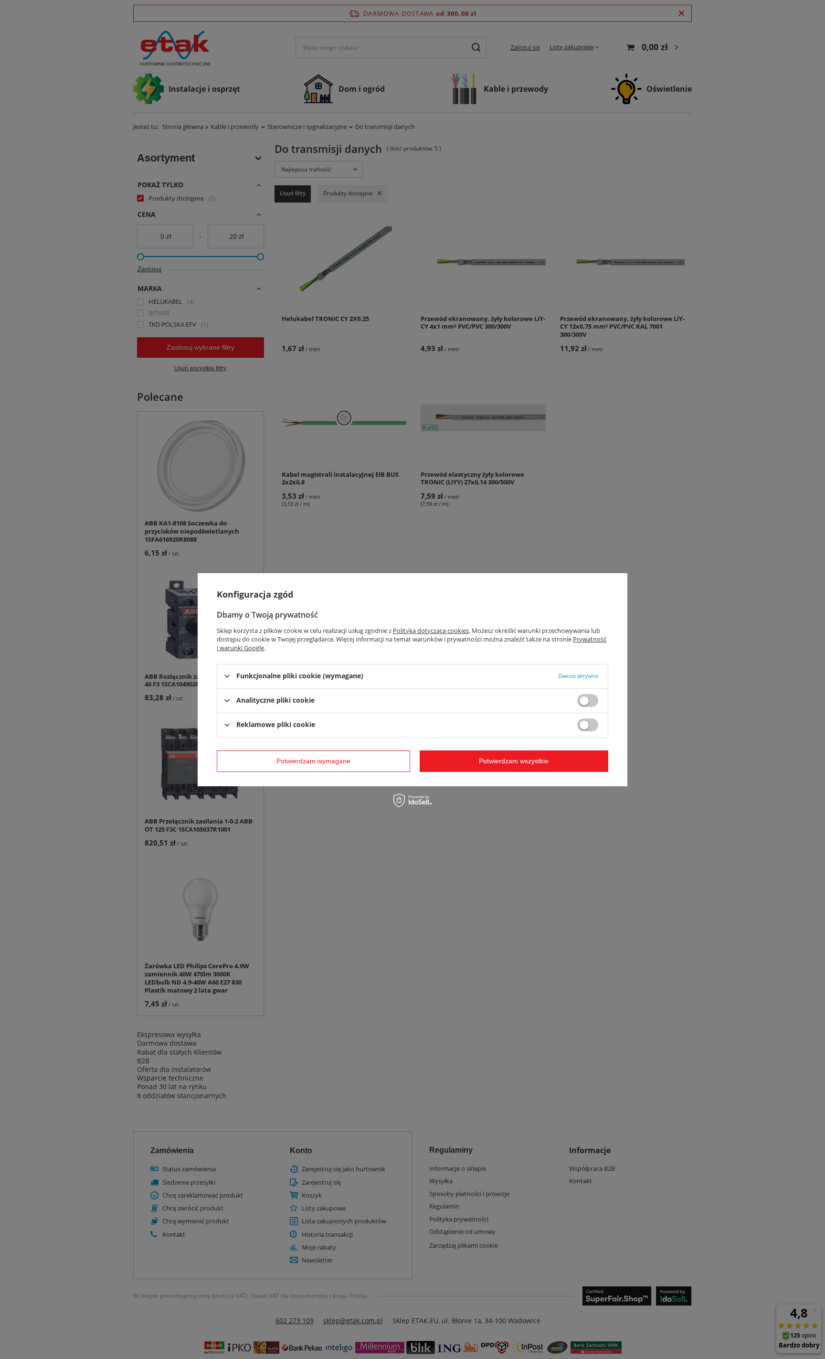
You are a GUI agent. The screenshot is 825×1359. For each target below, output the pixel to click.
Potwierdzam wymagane (313, 761)
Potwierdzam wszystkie (514, 761)
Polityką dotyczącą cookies (431, 630)
